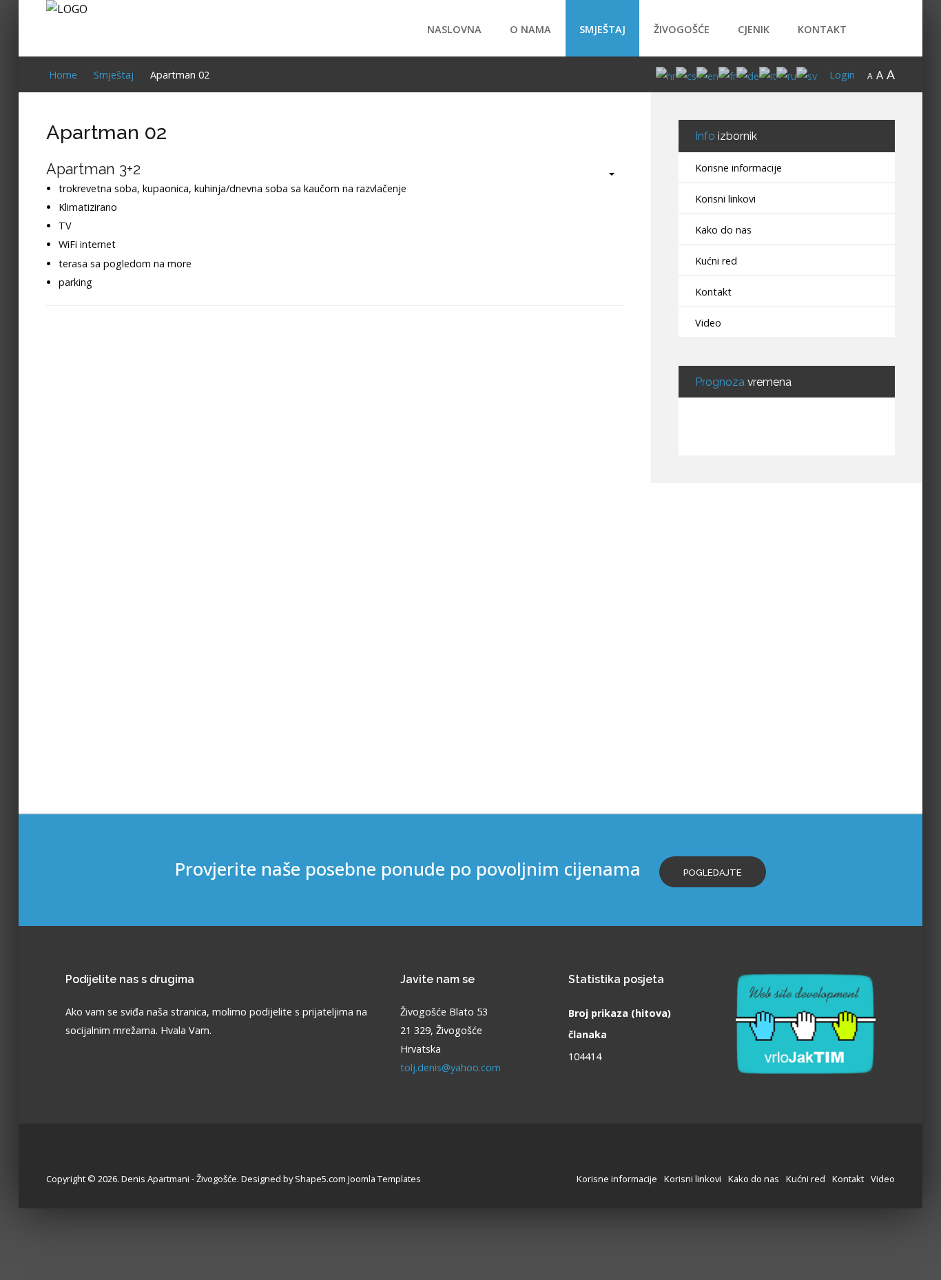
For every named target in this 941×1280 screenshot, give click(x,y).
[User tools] (605, 174)
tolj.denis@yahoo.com (450, 1067)
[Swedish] (806, 74)
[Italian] (767, 74)
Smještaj (602, 29)
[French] (727, 74)
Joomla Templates (384, 1179)
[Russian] (786, 74)
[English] (707, 74)
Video (708, 322)
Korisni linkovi (725, 198)
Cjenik (753, 29)
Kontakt (822, 29)
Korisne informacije (738, 167)
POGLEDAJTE (712, 872)
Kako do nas (723, 229)
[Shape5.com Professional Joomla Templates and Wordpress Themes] (75, 1157)
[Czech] (686, 74)
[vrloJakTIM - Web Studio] (806, 1022)
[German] (747, 74)
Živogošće (682, 29)
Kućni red (716, 260)
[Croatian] (666, 74)
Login (842, 74)
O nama (530, 29)
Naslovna (454, 29)
